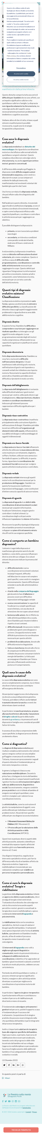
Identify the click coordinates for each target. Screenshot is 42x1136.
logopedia (20, 947)
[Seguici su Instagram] (13, 1101)
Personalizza (21, 68)
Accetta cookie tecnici (21, 79)
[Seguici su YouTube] (9, 1101)
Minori (7, 1078)
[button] (38, 4)
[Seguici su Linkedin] (16, 1101)
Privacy (34, 1112)
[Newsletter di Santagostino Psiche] (19, 1101)
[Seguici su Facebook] (3, 1101)
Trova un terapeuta (21, 1130)
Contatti (28, 1112)
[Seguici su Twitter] (6, 1101)
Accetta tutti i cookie (21, 74)
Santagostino (27, 1108)
